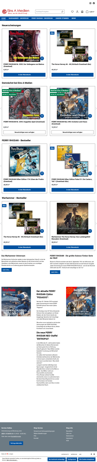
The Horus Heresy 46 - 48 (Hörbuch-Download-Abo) (71, 64)
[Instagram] (90, 3)
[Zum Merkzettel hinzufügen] (42, 58)
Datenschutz (70, 436)
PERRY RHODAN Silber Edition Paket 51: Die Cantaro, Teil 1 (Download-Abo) (72, 180)
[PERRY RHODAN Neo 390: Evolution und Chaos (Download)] (24, 103)
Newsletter (69, 431)
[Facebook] (94, 3)
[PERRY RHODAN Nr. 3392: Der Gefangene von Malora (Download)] (24, 46)
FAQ (35, 436)
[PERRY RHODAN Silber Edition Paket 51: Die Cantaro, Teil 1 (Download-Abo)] (72, 161)
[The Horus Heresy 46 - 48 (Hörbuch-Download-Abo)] (72, 46)
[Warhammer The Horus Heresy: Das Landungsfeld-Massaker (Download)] (72, 218)
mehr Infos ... (7, 270)
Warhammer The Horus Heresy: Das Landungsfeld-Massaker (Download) (71, 238)
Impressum (69, 438)
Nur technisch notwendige (57, 459)
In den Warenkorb (24, 75)
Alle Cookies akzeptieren (86, 459)
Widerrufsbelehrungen (40, 433)
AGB (67, 440)
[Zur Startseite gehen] (15, 11)
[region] (48, 51)
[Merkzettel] (72, 12)
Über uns (68, 433)
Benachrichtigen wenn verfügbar (24, 132)
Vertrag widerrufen (16, 443)
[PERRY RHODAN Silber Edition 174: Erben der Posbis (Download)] (24, 161)
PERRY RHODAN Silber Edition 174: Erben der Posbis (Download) (24, 180)
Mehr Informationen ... (12, 460)
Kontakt (36, 438)
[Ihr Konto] (77, 12)
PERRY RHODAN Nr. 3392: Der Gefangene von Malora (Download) (24, 65)
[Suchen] (62, 12)
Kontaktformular (16, 436)
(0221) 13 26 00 (6, 433)
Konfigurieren (72, 459)
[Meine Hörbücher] (82, 12)
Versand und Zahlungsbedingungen (44, 431)
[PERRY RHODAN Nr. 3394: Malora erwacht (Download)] (72, 103)
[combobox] (47, 12)
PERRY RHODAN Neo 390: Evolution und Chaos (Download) (21, 123)
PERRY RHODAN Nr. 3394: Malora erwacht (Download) (72, 122)
